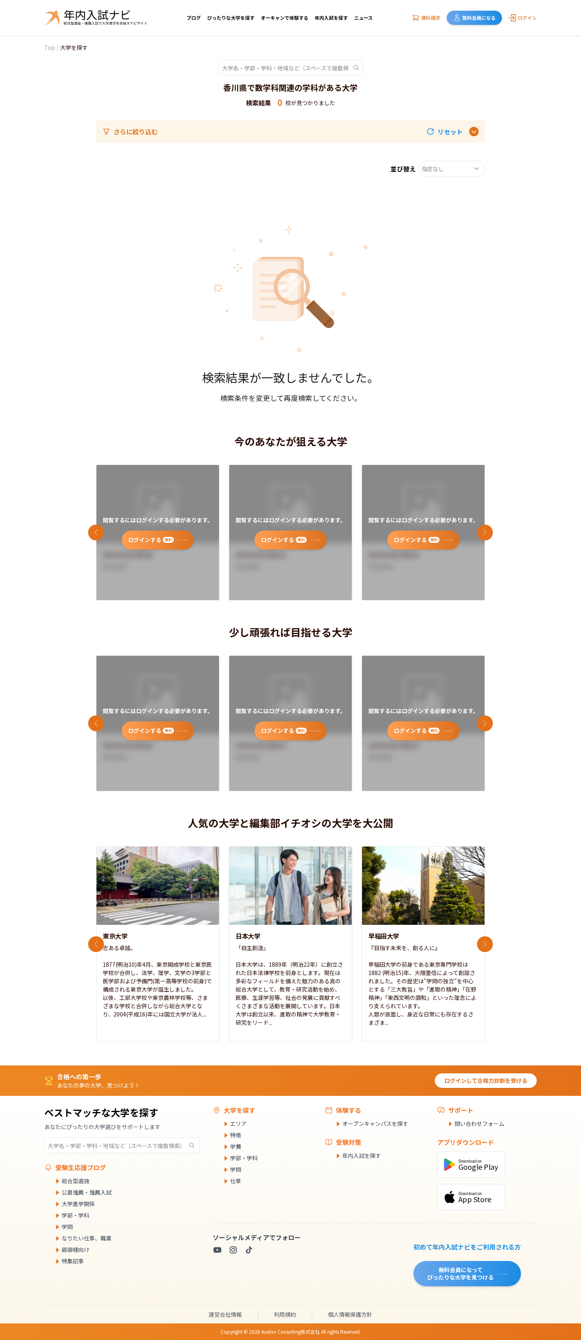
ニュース (363, 17)
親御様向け (75, 1249)
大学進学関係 (78, 1204)
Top (49, 47)
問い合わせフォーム (479, 1123)
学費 (235, 1146)
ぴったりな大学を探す (231, 17)
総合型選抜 (75, 1181)
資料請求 (430, 17)
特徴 (235, 1135)
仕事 (235, 1181)
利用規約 (285, 1314)
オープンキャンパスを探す (375, 1123)
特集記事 (73, 1261)
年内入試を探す (331, 17)
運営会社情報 (225, 1314)
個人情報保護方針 (350, 1314)
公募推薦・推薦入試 (86, 1192)
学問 (67, 1227)
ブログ (194, 17)
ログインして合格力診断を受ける (485, 1080)
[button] (444, 131)
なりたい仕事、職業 (86, 1238)
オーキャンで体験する (284, 17)
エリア (238, 1123)
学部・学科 (75, 1215)
